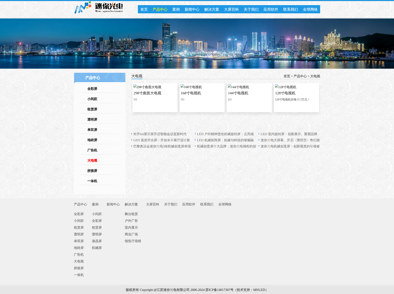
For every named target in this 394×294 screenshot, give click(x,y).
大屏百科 (231, 9)
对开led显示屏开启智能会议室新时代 (160, 133)
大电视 (92, 160)
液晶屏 (97, 240)
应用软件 (270, 9)
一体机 (92, 180)
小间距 (92, 98)
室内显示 (131, 227)
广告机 (92, 150)
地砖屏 (92, 139)
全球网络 (310, 9)
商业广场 (131, 234)
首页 (144, 9)
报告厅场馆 (133, 240)
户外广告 (131, 220)
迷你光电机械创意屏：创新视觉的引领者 (290, 146)
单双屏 (92, 129)
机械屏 (97, 247)
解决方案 (211, 9)
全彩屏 (92, 88)
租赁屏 (92, 109)
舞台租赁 (131, 213)
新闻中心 (192, 9)
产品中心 (160, 9)
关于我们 (251, 9)
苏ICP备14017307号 (219, 289)
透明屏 (92, 119)
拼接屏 (92, 170)
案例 (176, 9)
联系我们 (290, 9)
